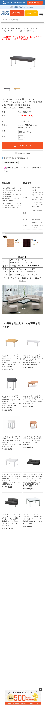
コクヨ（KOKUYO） (31, 28)
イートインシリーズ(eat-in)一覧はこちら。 (22, 279)
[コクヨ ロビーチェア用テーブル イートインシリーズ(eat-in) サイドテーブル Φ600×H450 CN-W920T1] (33, 425)
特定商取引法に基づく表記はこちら (16, 158)
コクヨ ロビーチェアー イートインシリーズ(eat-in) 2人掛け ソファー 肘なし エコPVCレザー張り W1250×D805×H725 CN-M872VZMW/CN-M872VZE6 (11, 520)
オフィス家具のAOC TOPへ (11, 28)
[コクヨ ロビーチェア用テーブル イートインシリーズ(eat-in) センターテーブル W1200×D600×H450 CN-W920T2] (33, 384)
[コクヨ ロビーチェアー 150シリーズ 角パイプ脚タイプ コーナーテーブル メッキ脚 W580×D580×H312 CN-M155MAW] (33, 502)
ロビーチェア (7, 31)
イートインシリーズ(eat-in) (24, 31)
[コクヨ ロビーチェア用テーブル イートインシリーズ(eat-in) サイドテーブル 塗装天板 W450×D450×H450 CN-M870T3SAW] (12, 425)
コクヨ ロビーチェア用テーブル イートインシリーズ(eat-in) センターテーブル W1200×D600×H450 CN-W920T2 (33, 399)
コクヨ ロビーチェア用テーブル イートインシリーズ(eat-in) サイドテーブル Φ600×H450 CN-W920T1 (33, 440)
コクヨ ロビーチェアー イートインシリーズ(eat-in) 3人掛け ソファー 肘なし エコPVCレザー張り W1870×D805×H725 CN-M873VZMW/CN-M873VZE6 (33, 480)
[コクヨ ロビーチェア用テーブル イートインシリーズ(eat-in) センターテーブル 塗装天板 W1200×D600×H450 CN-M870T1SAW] (33, 343)
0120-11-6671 (17, 13)
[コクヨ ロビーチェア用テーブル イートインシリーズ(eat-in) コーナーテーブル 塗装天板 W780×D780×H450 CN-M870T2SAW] (12, 463)
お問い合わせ (30, 13)
